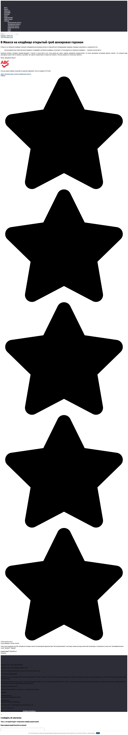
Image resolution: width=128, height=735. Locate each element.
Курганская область (13, 27)
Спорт (6, 16)
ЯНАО (9, 31)
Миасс (2, 74)
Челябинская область (14, 24)
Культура (6, 14)
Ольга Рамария (5, 643)
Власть (6, 9)
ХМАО (9, 29)
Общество (7, 11)
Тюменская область (13, 26)
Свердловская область (14, 22)
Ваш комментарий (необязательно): (13, 725)
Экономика (7, 12)
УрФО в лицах (8, 19)
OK (98, 733)
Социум (16, 74)
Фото (5, 7)
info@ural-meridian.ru (29, 711)
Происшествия (8, 17)
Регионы (6, 21)
